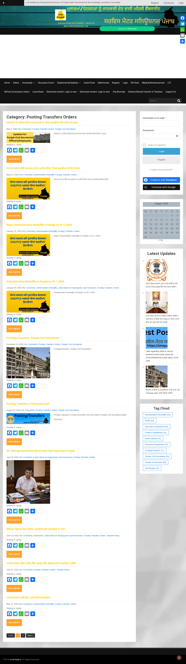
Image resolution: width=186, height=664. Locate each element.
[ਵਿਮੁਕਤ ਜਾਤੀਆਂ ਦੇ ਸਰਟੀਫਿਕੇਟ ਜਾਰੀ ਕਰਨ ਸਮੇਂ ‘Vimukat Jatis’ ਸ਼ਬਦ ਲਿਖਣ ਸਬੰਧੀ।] (157, 377)
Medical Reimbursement (153, 83)
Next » (30, 635)
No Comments (25, 129)
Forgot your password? (161, 169)
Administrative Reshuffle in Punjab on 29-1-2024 (35, 281)
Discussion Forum (46, 83)
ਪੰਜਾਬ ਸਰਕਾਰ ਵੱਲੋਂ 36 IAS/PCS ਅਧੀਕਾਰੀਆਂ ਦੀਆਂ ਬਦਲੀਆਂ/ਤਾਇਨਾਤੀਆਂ (43, 168)
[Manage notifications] (179, 657)
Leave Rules (38, 92)
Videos (16, 83)
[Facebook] (182, 18)
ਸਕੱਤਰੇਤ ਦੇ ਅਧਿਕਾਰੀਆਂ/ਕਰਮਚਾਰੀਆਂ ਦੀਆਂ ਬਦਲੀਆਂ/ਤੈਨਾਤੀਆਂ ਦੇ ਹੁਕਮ (42, 122)
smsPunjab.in (15, 659)
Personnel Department (156, 444)
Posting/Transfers (154, 450)
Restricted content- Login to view (62, 92)
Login (181, 3)
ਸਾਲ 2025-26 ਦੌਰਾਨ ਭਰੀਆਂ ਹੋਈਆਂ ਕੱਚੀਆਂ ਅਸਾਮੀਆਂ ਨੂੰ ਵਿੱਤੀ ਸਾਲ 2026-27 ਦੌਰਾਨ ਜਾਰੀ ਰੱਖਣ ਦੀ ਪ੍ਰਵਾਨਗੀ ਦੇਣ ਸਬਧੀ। (162, 319)
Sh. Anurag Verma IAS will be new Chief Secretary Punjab (41, 450)
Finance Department (155, 432)
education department (156, 426)
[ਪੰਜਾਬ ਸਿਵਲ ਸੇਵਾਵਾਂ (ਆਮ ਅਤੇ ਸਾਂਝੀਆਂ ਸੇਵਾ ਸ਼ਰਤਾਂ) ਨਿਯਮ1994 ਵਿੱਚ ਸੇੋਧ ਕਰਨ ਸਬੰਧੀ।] (157, 270)
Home (7, 83)
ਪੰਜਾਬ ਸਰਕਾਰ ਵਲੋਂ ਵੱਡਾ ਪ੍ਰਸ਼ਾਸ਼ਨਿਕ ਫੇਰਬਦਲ (28, 597)
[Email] (182, 35)
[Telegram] (182, 24)
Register (155, 3)
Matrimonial (103, 83)
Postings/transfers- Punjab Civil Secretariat (33, 337)
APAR (149, 421)
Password (149, 130)
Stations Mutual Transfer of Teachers (145, 92)
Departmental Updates (67, 83)
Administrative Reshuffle (44, 175)
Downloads (27, 83)
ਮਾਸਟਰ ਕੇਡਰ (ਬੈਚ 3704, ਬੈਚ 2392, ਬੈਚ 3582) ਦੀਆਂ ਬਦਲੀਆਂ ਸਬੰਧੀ (41, 563)
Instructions (38, 536)
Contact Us (169, 3)
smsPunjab (152, 468)
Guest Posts (89, 83)
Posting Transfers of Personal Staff (28, 403)
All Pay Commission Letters (16, 92)
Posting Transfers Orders (43, 129)
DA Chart (135, 83)
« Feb (160, 240)
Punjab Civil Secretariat (65, 129)
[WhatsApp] (182, 30)
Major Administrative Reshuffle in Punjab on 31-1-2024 (39, 224)
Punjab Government (155, 462)
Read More (14, 159)
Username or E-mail (154, 118)
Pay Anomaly (119, 92)
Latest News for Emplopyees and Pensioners (77, 288)
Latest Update (153, 438)
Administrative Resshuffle (157, 415)
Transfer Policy (113, 536)
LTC (169, 83)
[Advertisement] (93, 56)
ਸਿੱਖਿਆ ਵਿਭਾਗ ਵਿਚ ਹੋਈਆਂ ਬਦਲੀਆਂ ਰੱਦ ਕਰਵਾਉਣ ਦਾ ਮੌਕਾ (36, 529)
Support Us (171, 92)
